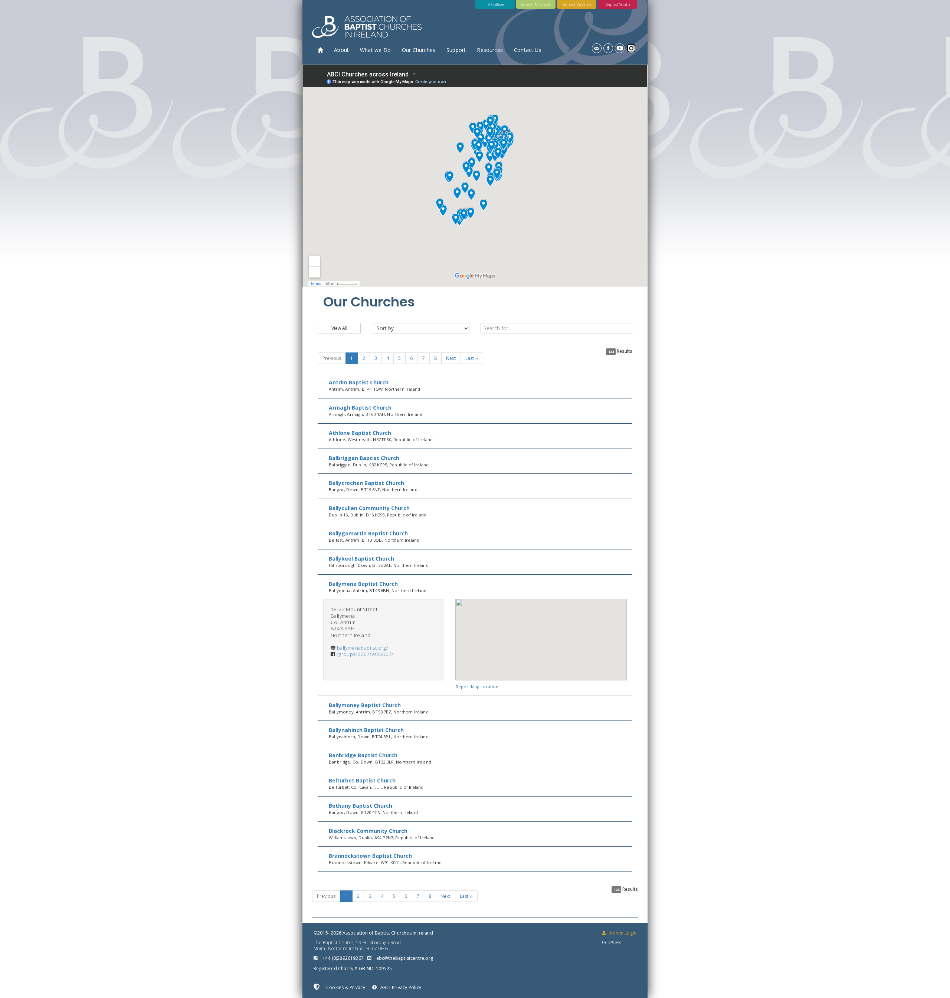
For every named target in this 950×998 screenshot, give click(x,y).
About (341, 49)
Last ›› (471, 358)
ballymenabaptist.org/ (362, 647)
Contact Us (527, 49)
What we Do (375, 49)
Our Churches (418, 49)
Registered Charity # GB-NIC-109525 (353, 968)
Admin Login (622, 933)
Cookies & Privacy (345, 987)
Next (451, 358)
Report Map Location (477, 686)
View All (339, 328)
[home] (320, 50)
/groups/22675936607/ (365, 654)
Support (456, 49)
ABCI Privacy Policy (400, 987)
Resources (490, 49)
